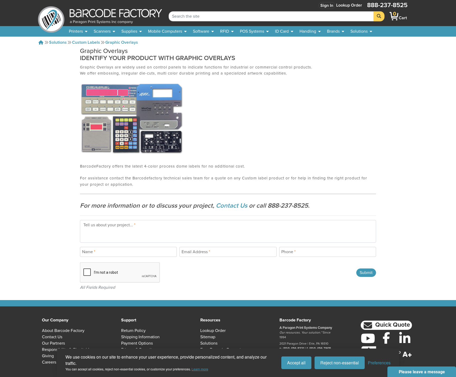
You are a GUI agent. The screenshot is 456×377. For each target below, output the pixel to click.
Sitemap (207, 337)
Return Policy (133, 331)
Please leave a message (422, 371)
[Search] (378, 16)
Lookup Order (349, 5)
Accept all (296, 363)
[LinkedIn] (405, 338)
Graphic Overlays (121, 42)
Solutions (58, 42)
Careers (49, 362)
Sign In (326, 5)
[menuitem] (78, 31)
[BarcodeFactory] (51, 16)
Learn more (200, 369)
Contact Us (232, 206)
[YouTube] (368, 338)
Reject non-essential (339, 363)
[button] (386, 325)
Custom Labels (86, 42)
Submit (366, 273)
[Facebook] (386, 338)
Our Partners (53, 343)
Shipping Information (140, 337)
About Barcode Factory (63, 331)
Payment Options (137, 343)
